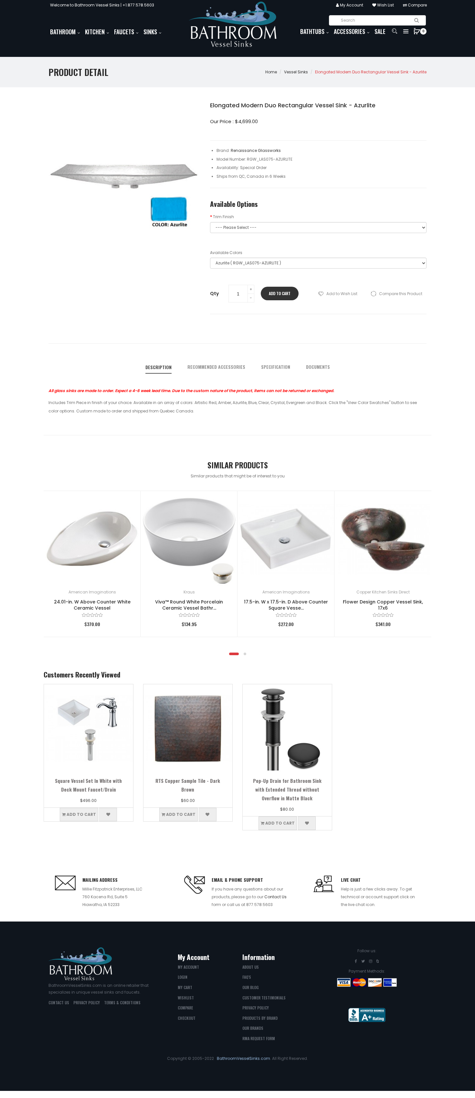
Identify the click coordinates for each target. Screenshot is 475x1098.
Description (158, 367)
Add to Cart (279, 293)
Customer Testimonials (264, 997)
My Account (351, 5)
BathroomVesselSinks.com (243, 1058)
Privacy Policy (86, 1002)
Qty (214, 293)
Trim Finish (223, 216)
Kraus (189, 592)
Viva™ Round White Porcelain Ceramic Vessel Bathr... (189, 605)
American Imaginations (92, 592)
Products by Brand (260, 1018)
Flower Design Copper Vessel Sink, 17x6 (383, 605)
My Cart (185, 987)
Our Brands (252, 1028)
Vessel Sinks (296, 72)
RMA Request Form (258, 1038)
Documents (318, 367)
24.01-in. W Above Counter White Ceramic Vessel (92, 605)
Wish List (385, 5)
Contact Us (275, 897)
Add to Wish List (341, 293)
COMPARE (185, 1007)
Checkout (186, 1018)
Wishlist (186, 997)
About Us (250, 967)
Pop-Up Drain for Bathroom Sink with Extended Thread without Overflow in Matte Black (287, 789)
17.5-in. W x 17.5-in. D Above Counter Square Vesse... (286, 605)
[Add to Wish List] (126, 505)
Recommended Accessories (216, 367)
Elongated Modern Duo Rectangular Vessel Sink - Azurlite (371, 72)
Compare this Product (400, 293)
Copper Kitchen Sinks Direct (383, 592)
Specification (275, 367)
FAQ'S (246, 977)
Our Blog (250, 987)
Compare (417, 5)
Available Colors (226, 252)
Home (271, 72)
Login (182, 977)
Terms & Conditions (122, 1002)
